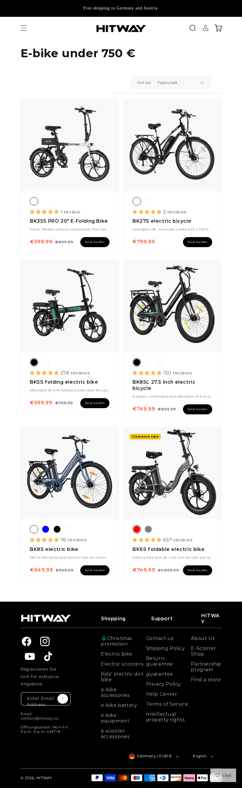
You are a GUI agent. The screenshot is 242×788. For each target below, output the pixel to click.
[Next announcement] (230, 8)
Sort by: (144, 82)
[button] (23, 27)
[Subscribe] (63, 699)
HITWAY (44, 778)
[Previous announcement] (11, 8)
